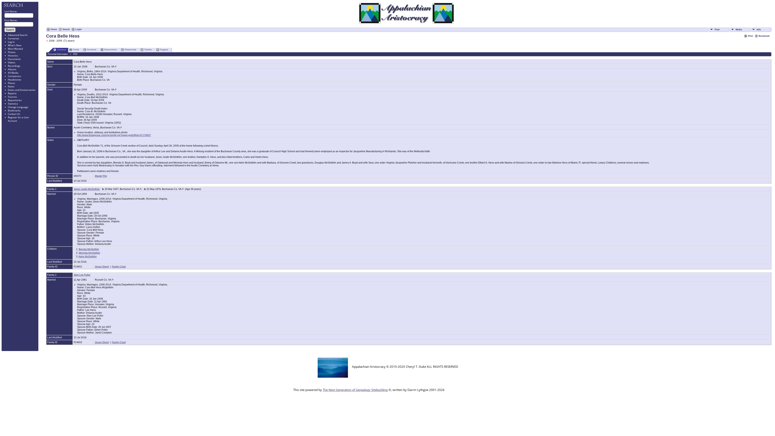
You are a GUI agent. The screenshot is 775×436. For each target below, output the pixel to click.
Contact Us (14, 114)
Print (750, 36)
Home (54, 29)
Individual (61, 49)
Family (76, 49)
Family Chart (119, 266)
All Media (13, 72)
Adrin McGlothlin (88, 256)
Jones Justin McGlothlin (87, 189)
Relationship (130, 49)
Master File (101, 176)
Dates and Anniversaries (22, 90)
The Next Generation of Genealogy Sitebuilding (355, 390)
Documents (14, 59)
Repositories (15, 100)
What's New (14, 45)
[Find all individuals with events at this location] (115, 66)
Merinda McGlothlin (89, 253)
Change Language (18, 107)
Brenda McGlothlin (89, 249)
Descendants (110, 49)
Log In (11, 42)
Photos (12, 52)
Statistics (13, 103)
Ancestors (91, 49)
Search (66, 29)
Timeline (148, 49)
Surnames (13, 38)
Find (717, 29)
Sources (12, 97)
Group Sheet (102, 266)
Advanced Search (17, 35)
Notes (11, 86)
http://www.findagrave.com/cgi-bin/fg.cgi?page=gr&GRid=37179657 (114, 135)
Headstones (14, 79)
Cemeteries (14, 76)
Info (759, 29)
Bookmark (764, 36)
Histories (13, 55)
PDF (75, 54)
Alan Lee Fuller (82, 275)
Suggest (164, 49)
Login (78, 29)
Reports (12, 93)
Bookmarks (14, 110)
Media (739, 29)
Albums (12, 69)
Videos (11, 62)
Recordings (14, 66)
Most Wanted (15, 48)
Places (11, 83)
